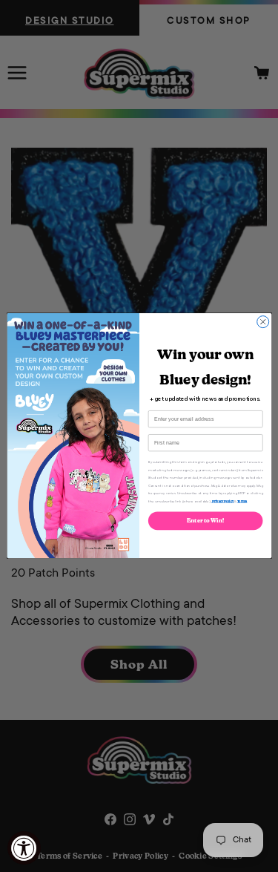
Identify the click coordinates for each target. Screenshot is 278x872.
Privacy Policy (222, 501)
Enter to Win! (205, 521)
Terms (241, 501)
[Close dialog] (262, 322)
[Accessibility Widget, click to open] (24, 848)
